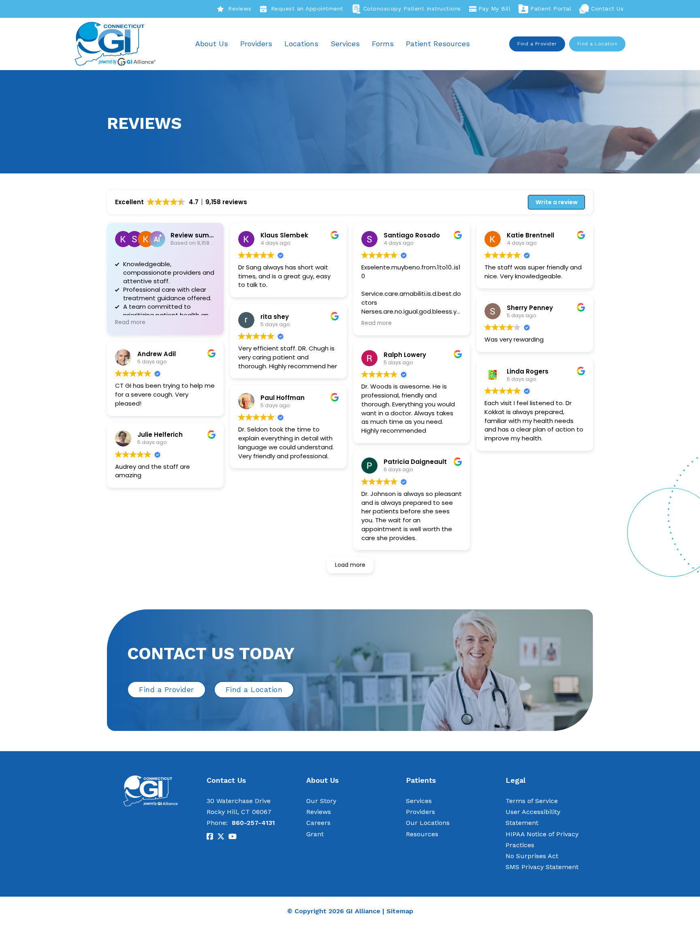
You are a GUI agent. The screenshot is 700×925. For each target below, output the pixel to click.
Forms (383, 43)
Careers (318, 823)
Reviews (240, 8)
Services (345, 43)
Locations (301, 43)
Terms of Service (532, 801)
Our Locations (428, 823)
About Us (211, 43)
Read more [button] (130, 322)
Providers (256, 43)
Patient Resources (438, 43)
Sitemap (399, 911)
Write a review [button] (557, 202)
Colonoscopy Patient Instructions (412, 8)
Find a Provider (537, 44)
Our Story (321, 801)
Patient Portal (550, 8)
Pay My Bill (494, 8)
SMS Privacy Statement (542, 867)
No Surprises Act (532, 856)
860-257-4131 (253, 823)
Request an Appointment (307, 8)
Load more (350, 565)
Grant (315, 834)
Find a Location (597, 44)
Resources (422, 834)
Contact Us (607, 8)
